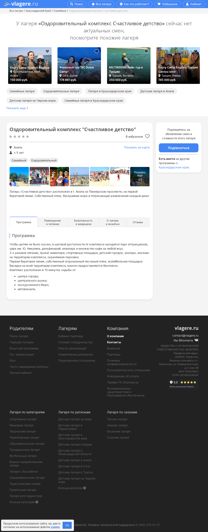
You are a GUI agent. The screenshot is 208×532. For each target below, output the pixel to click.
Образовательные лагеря (27, 443)
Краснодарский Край (38, 10)
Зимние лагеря (117, 425)
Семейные (60, 10)
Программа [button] (23, 222)
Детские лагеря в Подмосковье (70, 426)
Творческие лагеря (23, 431)
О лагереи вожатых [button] (113, 222)
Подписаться (178, 148)
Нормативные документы (75, 354)
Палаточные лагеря (23, 489)
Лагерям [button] (67, 328)
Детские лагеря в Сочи (74, 466)
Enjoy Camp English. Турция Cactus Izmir (178, 69)
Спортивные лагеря (23, 419)
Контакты (114, 342)
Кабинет (196, 4)
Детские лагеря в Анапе (157, 91)
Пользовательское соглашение (128, 370)
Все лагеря (103, 4)
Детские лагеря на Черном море (33, 100)
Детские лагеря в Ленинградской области (74, 452)
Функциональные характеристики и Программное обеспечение (125, 392)
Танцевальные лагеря (25, 449)
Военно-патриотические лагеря (26, 463)
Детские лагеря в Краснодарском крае (72, 436)
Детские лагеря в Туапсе (75, 472)
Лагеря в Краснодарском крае (109, 91)
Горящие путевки (21, 342)
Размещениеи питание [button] (52, 222)
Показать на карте (137, 147)
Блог (13, 360)
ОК (67, 525)
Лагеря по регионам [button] (74, 412)
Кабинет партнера (70, 336)
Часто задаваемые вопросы (29, 366)
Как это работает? (136, 4)
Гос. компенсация (22, 354)
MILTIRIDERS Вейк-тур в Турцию (126, 69)
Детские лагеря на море (75, 419)
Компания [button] (117, 328)
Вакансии (113, 348)
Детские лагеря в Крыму (75, 444)
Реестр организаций (72, 348)
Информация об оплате (123, 376)
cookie (55, 527)
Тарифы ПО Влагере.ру (123, 382)
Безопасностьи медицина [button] (83, 222)
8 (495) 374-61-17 (147, 525)
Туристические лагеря (25, 483)
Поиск (78, 4)
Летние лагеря (117, 419)
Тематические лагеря (24, 437)
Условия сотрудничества (75, 342)
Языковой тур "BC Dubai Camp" (77, 69)
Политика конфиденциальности (121, 362)
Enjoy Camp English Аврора (29, 67)
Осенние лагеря (118, 437)
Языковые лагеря (21, 425)
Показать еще (16, 108)
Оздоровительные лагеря (61, 91)
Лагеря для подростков (26, 496)
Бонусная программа (24, 348)
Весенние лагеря (118, 431)
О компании (115, 336)
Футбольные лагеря (23, 455)
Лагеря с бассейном (24, 471)
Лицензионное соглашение (76, 360)
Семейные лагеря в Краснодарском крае (94, 100)
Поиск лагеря (19, 336)
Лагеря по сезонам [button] (122, 412)
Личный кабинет (21, 372)
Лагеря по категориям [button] (27, 412)
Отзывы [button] (138, 222)
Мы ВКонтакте (184, 340)
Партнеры (113, 354)
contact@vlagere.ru (185, 335)
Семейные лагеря (22, 91)
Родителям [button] (21, 328)
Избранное (169, 4)
